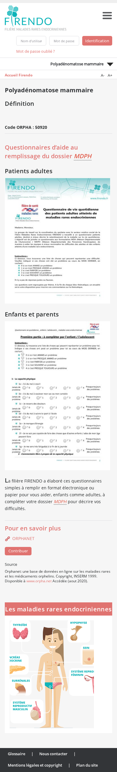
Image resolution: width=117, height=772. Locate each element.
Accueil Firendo (18, 75)
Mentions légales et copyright (35, 765)
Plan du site (87, 765)
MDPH (83, 156)
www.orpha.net (39, 580)
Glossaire (16, 753)
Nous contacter (53, 753)
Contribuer (18, 551)
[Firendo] (41, 17)
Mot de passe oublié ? (35, 51)
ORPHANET (23, 538)
